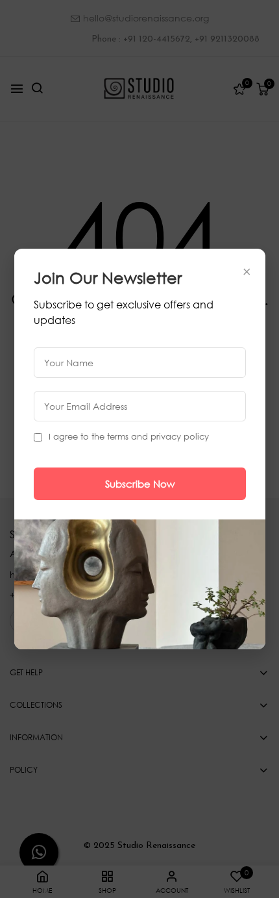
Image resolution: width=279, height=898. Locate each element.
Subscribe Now (140, 483)
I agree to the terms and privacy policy (129, 436)
